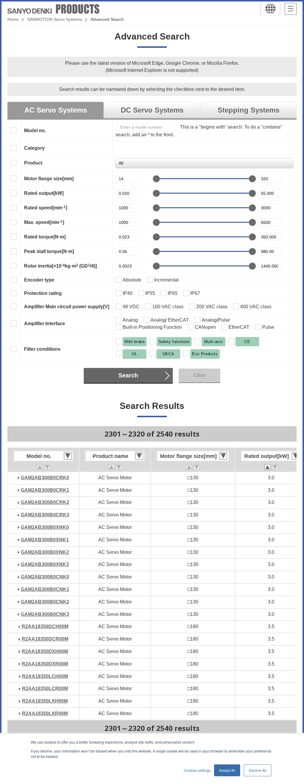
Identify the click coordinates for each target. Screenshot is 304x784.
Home (13, 19)
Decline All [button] (257, 770)
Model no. (35, 130)
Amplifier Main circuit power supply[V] (66, 306)
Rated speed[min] (45, 207)
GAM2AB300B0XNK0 (45, 527)
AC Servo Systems (55, 110)
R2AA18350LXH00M (45, 701)
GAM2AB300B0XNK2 (45, 552)
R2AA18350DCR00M (45, 638)
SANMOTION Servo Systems (54, 19)
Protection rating (43, 293)
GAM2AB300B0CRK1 (45, 490)
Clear (199, 375)
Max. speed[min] (44, 222)
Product (33, 162)
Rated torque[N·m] (45, 236)
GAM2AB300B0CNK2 (45, 601)
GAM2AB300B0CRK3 (45, 514)
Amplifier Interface (44, 323)
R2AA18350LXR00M (45, 713)
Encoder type (39, 279)
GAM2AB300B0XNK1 (45, 539)
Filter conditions (42, 349)
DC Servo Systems (152, 110)
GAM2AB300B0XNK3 (45, 564)
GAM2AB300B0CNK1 (45, 589)
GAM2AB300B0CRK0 (45, 477)
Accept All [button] (227, 770)
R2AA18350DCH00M (45, 626)
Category (34, 148)
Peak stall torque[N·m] (49, 251)
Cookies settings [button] (197, 770)
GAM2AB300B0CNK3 (45, 614)
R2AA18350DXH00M (45, 651)
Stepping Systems (248, 110)
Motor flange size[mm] (49, 178)
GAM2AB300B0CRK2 (45, 502)
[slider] (156, 178)
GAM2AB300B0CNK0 (45, 576)
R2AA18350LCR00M (45, 688)
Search (128, 375)
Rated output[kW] (44, 193)
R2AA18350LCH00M (45, 676)
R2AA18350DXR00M (45, 663)
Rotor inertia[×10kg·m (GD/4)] (60, 265)
